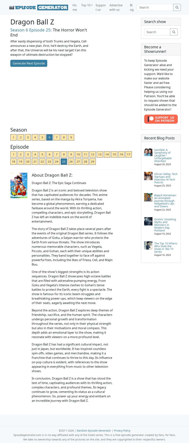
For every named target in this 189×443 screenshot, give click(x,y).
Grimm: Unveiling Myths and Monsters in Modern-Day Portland (165, 225)
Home (75, 7)
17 (128, 154)
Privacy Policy (122, 430)
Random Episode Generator (94, 430)
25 (64, 161)
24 (56, 161)
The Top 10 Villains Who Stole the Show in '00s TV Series (165, 247)
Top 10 (85, 5)
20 (28, 161)
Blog (132, 7)
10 (78, 154)
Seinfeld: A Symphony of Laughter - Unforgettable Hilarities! (163, 155)
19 (20, 161)
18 (13, 161)
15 (114, 154)
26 (71, 161)
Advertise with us (116, 7)
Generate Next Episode (29, 63)
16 (121, 154)
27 (78, 161)
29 (92, 161)
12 (92, 154)
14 (107, 154)
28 (85, 161)
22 (42, 161)
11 (85, 154)
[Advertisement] (72, 97)
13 (100, 154)
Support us (101, 7)
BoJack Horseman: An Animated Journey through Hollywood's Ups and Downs (165, 200)
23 (49, 161)
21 (35, 161)
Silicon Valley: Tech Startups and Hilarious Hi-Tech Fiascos (166, 178)
